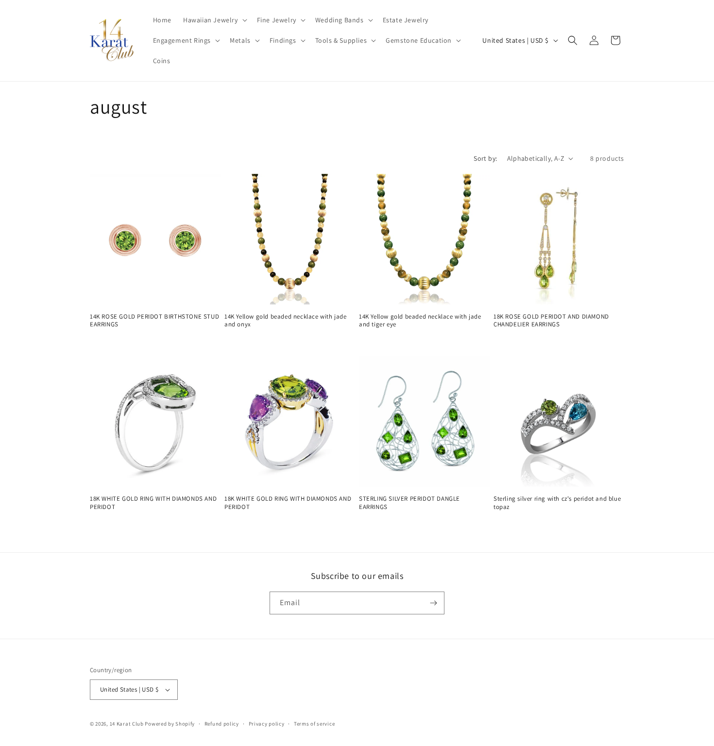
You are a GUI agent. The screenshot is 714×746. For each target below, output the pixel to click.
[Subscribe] (433, 603)
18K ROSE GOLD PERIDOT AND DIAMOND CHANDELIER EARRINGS (551, 321)
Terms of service (314, 723)
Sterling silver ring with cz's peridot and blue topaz (557, 503)
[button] (214, 20)
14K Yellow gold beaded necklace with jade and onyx (285, 321)
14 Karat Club (127, 723)
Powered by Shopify (170, 723)
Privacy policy (267, 723)
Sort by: (485, 158)
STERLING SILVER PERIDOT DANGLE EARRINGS (409, 503)
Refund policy (221, 723)
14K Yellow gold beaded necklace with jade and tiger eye (420, 321)
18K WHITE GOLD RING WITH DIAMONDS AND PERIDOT (153, 503)
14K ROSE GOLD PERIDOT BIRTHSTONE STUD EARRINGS (154, 321)
